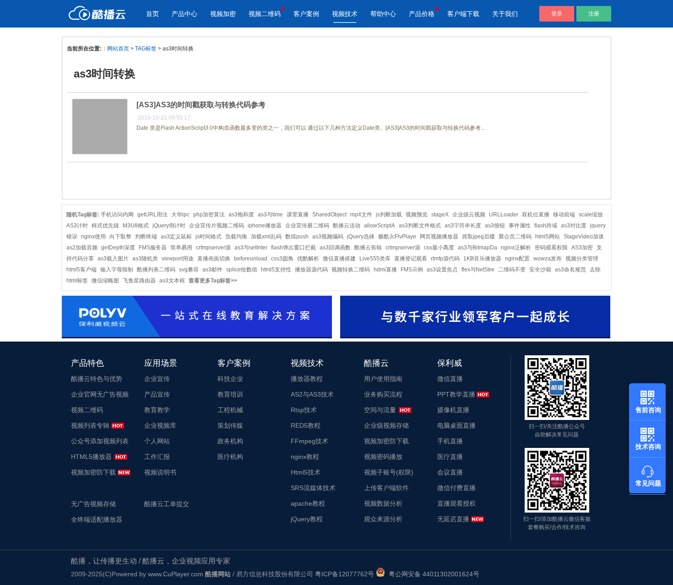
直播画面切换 (213, 258)
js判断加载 (389, 214)
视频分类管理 (581, 258)
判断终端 (146, 236)
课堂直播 (298, 214)
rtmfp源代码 (445, 258)
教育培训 (230, 394)
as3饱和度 (241, 214)
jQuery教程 (307, 519)
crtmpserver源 (213, 247)
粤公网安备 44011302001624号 (432, 574)
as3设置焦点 (442, 269)
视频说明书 (160, 472)
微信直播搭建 (339, 258)
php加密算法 (209, 214)
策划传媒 (230, 425)
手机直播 (450, 441)
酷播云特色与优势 (96, 378)
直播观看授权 (456, 503)
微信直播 (450, 378)
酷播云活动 (346, 225)
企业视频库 (160, 425)
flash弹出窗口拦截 (293, 247)
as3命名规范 (570, 269)
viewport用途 (178, 258)
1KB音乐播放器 (482, 258)
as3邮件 (212, 269)
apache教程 (308, 503)
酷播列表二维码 (156, 269)
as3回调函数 (335, 247)
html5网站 (547, 236)
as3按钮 (495, 225)
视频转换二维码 (350, 269)
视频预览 (417, 214)
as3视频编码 (327, 236)
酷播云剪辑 (368, 247)
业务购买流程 (383, 394)
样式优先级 (105, 225)
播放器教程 (307, 378)
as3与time (270, 214)
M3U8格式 (136, 225)
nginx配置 (517, 258)
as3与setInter (250, 247)
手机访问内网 (117, 214)
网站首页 (118, 48)
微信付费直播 (456, 487)
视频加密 (223, 13)
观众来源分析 (383, 519)
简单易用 (181, 247)
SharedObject (329, 214)
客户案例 (306, 13)
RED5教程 (305, 425)
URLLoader (503, 214)
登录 (556, 14)
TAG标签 (146, 48)
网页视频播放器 (439, 236)
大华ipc (180, 214)
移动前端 (564, 214)
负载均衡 (236, 236)
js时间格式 (208, 236)
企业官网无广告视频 (100, 394)
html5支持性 (276, 269)
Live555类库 (375, 258)
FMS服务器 (153, 247)
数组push (297, 236)
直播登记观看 (410, 258)
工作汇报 (157, 456)
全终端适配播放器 (96, 519)
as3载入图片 (113, 258)
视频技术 (345, 13)
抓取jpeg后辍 (478, 236)
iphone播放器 (265, 225)
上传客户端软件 (386, 487)
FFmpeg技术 (309, 441)
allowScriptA (379, 225)
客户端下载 (463, 13)
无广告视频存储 (93, 504)
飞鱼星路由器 (139, 280)
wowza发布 (547, 258)
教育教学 (157, 410)
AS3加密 (582, 247)
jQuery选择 (360, 236)
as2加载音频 (82, 247)
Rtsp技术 (304, 410)
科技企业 (230, 378)
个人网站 (157, 441)
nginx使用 (93, 236)
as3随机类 (145, 258)
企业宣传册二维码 (307, 225)
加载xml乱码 (266, 236)
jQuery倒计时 (168, 225)
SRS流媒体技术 (313, 487)
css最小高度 (439, 247)
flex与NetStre (477, 269)
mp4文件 (361, 214)
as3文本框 (172, 280)
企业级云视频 (468, 214)
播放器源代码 (311, 269)
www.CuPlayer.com (175, 574)
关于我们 (505, 13)
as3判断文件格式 (420, 225)
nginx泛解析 (516, 247)
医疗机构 (230, 456)
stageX (440, 214)
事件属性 (520, 225)
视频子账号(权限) (388, 472)
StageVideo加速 (584, 236)
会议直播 (450, 472)
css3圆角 (282, 258)
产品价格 (421, 13)
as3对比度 (573, 225)
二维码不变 (512, 269)
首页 (152, 13)
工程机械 (230, 410)
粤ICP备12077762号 (344, 574)
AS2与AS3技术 (312, 394)
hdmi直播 (385, 269)
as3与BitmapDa (477, 247)
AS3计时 (77, 225)
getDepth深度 (118, 247)
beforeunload (250, 258)
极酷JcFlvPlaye (397, 236)
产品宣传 (157, 394)
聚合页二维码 (515, 236)
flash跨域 (545, 225)
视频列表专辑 (90, 425)
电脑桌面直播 (456, 425)
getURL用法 (152, 214)
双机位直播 (535, 214)
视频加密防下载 (93, 472)
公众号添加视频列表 (100, 441)
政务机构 (230, 441)
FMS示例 (412, 269)
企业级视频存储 (386, 425)
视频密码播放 (383, 456)
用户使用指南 (383, 378)
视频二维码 (265, 13)
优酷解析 (308, 258)
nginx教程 (305, 456)
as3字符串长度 (463, 225)
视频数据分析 (383, 503)
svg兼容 (189, 269)
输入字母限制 (116, 269)
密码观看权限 (551, 247)
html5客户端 (81, 269)
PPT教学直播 (456, 394)
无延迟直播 (453, 519)
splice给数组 (241, 269)
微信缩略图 (105, 280)
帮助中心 (383, 13)
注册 (593, 14)
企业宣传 (157, 378)
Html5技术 (305, 472)
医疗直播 (450, 456)
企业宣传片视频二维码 (216, 225)
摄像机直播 (453, 410)
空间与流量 (380, 410)
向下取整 (120, 236)
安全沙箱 (540, 269)
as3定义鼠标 (176, 236)
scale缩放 (591, 214)
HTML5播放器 (91, 456)
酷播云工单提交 (166, 504)
